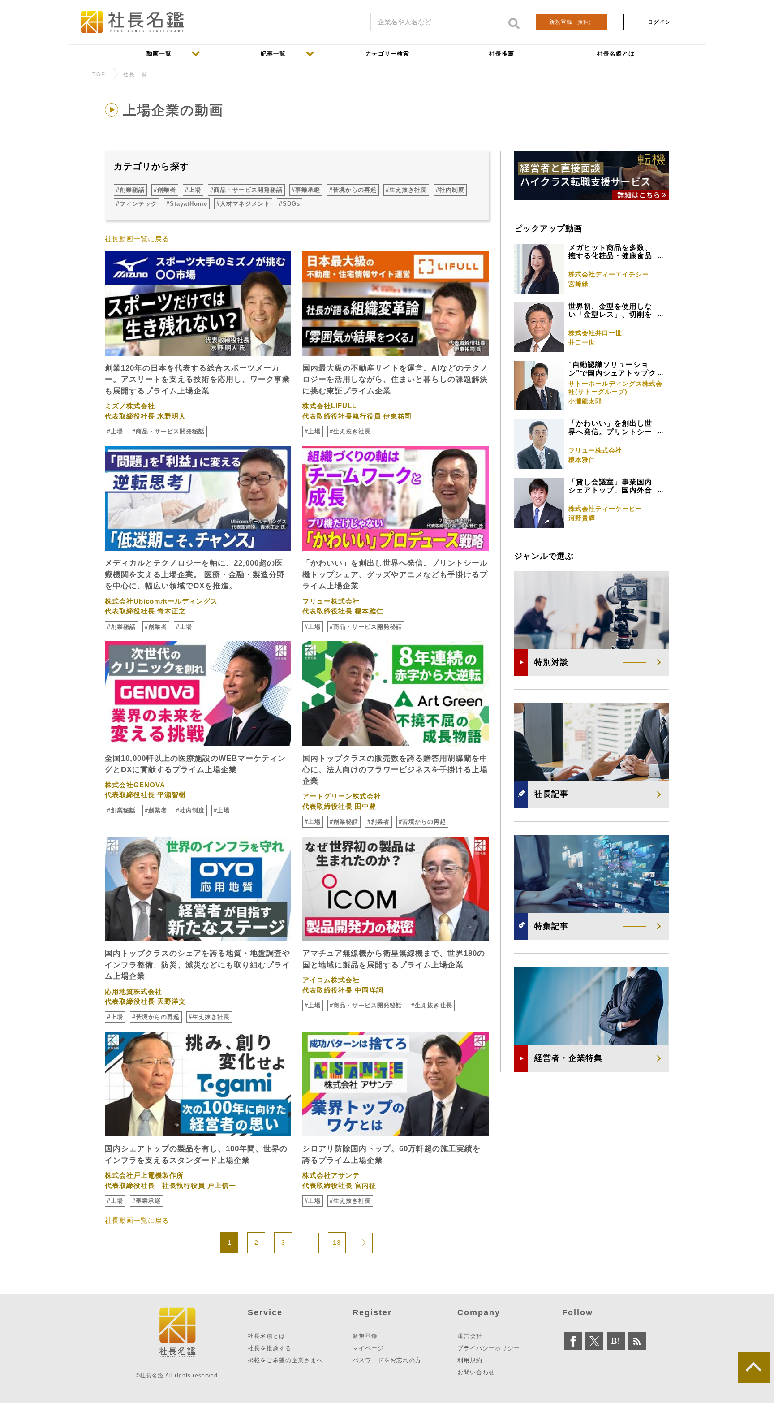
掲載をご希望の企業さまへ (285, 1360)
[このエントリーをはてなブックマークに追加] (616, 1341)
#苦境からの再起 (353, 189)
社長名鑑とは (266, 1336)
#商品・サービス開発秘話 (246, 189)
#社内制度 (450, 189)
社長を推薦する (270, 1348)
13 (337, 1242)
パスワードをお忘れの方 (387, 1360)
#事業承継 (306, 189)
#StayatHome (186, 203)
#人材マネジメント (243, 203)
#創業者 (165, 189)
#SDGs (289, 203)
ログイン (659, 22)
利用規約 (469, 1360)
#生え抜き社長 (406, 189)
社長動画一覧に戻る (137, 238)
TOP (99, 74)
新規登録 (571, 22)
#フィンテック (136, 203)
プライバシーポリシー (488, 1348)
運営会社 (469, 1336)
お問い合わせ (476, 1372)
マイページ (368, 1348)
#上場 (193, 189)
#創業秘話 (130, 189)
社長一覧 (135, 74)
